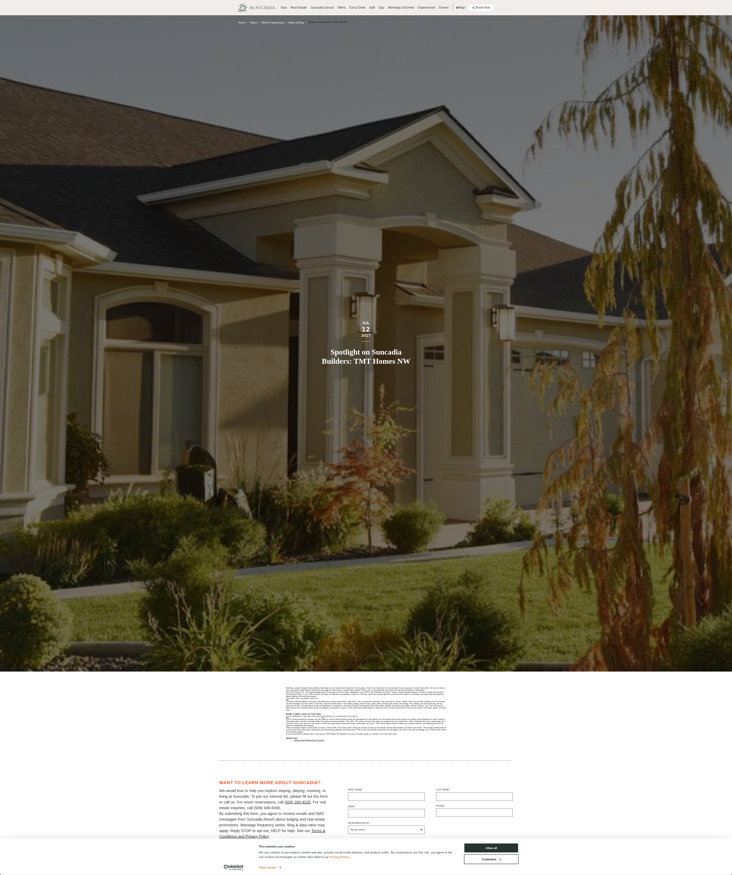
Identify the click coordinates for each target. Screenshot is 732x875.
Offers (341, 7)
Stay (284, 7)
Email (352, 806)
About (253, 22)
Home (242, 22)
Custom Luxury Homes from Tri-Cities (309, 740)
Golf (372, 7)
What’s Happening (273, 22)
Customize (489, 859)
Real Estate (299, 7)
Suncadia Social (322, 7)
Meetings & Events (401, 7)
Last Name (443, 789)
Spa (381, 7)
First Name (356, 789)
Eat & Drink (357, 7)
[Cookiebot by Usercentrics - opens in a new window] (233, 867)
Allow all (491, 848)
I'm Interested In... (360, 822)
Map (462, 7)
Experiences (426, 7)
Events (444, 7)
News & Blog (296, 22)
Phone (440, 806)
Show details (267, 867)
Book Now (483, 7)
